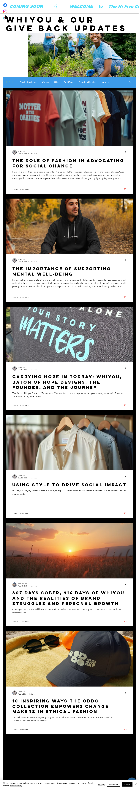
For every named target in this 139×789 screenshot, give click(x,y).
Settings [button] (101, 784)
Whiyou (45, 82)
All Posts (10, 82)
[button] (130, 82)
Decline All (113, 784)
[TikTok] (5, 17)
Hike (56, 82)
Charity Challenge (28, 82)
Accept (127, 784)
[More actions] (126, 152)
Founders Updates (87, 82)
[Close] (135, 784)
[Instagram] (5, 11)
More (104, 82)
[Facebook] (5, 5)
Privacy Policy (16, 785)
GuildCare (68, 82)
